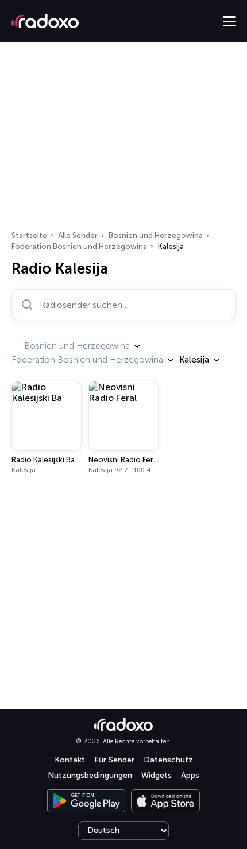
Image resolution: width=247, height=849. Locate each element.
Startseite (29, 235)
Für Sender (114, 760)
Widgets (156, 775)
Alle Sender (78, 235)
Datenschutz (168, 760)
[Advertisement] (123, 140)
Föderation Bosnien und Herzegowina (79, 246)
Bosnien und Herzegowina (156, 235)
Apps (190, 775)
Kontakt (70, 760)
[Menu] (229, 21)
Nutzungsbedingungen (90, 775)
